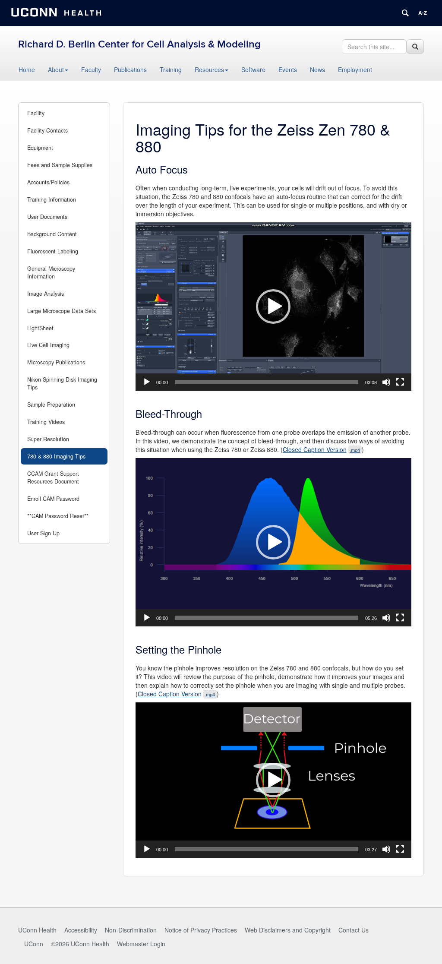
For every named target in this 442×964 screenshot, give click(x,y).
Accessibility (80, 930)
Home (27, 69)
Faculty (91, 69)
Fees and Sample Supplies (59, 165)
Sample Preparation (51, 404)
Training (171, 69)
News (317, 69)
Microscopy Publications (56, 362)
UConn (33, 943)
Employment (355, 69)
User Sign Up (43, 533)
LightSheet (40, 328)
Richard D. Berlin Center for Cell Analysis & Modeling (139, 44)
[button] (273, 306)
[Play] (146, 382)
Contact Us (353, 930)
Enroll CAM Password (53, 499)
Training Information (51, 199)
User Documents (47, 217)
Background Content (52, 234)
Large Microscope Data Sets (61, 311)
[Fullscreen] (400, 382)
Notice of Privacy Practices (200, 930)
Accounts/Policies (48, 182)
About (56, 69)
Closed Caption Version (322, 449)
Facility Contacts (47, 130)
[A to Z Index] (422, 13)
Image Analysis (45, 293)
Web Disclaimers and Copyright (288, 930)
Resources (209, 69)
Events (287, 69)
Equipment (40, 148)
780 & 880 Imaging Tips (56, 456)
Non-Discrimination (131, 930)
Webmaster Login (141, 943)
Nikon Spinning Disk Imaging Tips (62, 383)
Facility (35, 113)
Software (253, 69)
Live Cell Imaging (48, 345)
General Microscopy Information (51, 272)
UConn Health (37, 930)
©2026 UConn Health (80, 943)
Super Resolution (48, 439)
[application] (274, 306)
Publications (130, 69)
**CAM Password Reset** (57, 516)
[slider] (267, 382)
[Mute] (386, 382)
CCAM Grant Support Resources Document (53, 477)
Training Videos (46, 422)
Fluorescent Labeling (52, 251)
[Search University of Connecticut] (405, 13)
